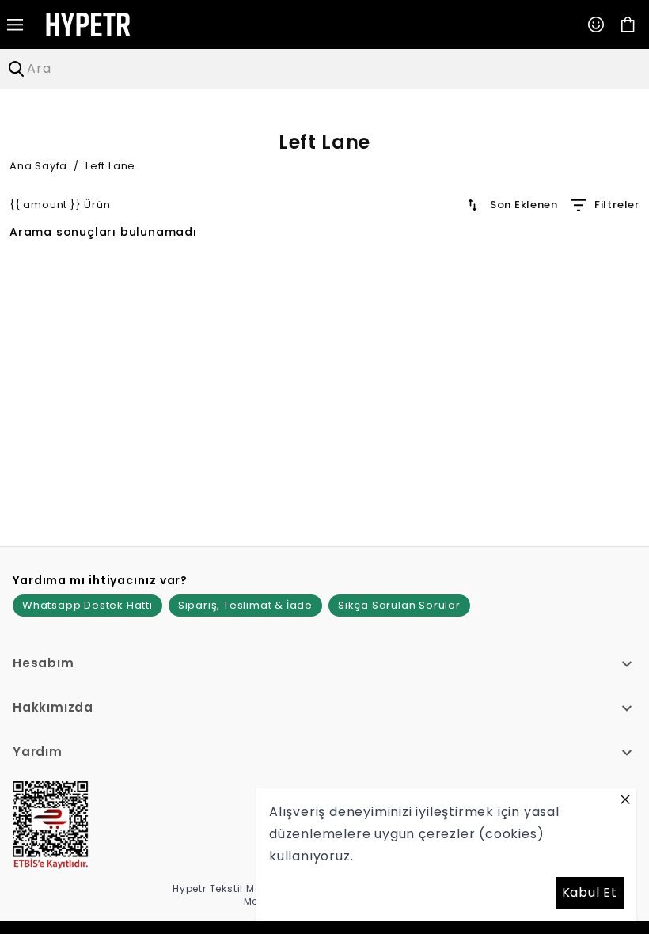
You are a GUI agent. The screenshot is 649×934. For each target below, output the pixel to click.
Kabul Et (589, 892)
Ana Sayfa (38, 165)
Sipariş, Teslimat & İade (245, 605)
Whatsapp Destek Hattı (87, 605)
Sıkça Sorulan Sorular (399, 605)
